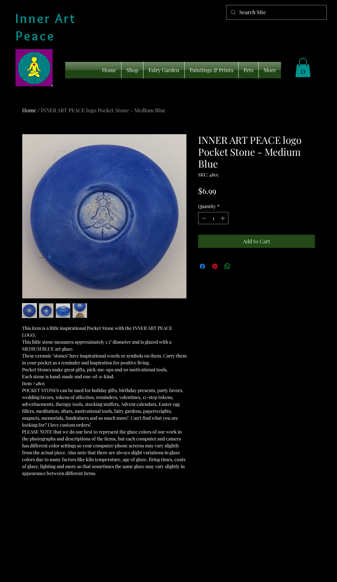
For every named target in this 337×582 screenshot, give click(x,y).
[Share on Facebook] (202, 266)
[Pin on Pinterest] (215, 266)
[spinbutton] (213, 218)
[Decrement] (203, 218)
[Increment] (223, 218)
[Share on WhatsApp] (227, 266)
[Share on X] (240, 266)
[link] (303, 67)
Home (29, 110)
